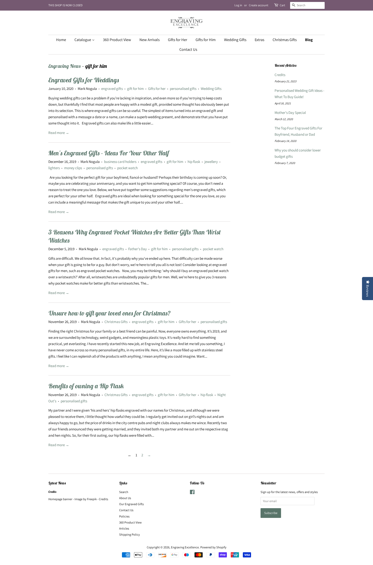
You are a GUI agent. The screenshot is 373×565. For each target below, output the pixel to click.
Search (123, 492)
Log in (238, 5)
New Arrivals (149, 39)
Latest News (57, 483)
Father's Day (137, 249)
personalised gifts (183, 88)
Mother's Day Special (290, 112)
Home (61, 39)
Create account (258, 5)
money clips (73, 168)
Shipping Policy (129, 534)
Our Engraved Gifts (131, 504)
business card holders (120, 161)
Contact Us (188, 49)
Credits (280, 74)
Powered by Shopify (213, 547)
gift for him (135, 88)
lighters (54, 168)
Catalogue (83, 39)
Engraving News (64, 66)
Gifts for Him (206, 39)
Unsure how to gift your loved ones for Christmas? (109, 313)
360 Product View (117, 39)
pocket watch (127, 168)
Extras (259, 39)
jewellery (211, 161)
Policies (124, 516)
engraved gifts (112, 88)
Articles (124, 528)
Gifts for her (157, 88)
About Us (125, 498)
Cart (282, 5)
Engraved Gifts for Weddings (83, 80)
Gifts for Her (177, 39)
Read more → (58, 132)
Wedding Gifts (235, 39)
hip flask (194, 161)
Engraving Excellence (185, 547)
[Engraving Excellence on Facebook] (192, 493)
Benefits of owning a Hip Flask (86, 386)
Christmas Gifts (285, 39)
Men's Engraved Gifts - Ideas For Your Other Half (108, 153)
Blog (309, 39)
